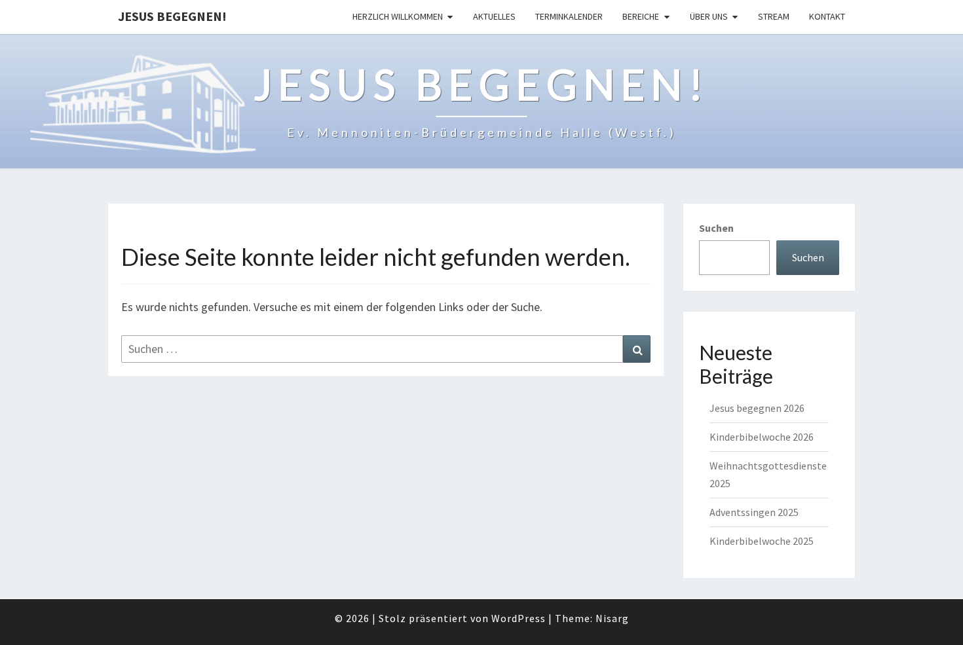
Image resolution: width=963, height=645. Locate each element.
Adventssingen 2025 (754, 512)
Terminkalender (569, 16)
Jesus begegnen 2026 (756, 408)
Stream (773, 16)
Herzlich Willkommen (397, 16)
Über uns (709, 16)
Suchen (716, 227)
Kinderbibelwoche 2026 (761, 436)
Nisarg (612, 618)
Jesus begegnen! (172, 16)
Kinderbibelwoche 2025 (761, 540)
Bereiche (640, 16)
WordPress (518, 618)
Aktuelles (494, 16)
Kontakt (827, 16)
